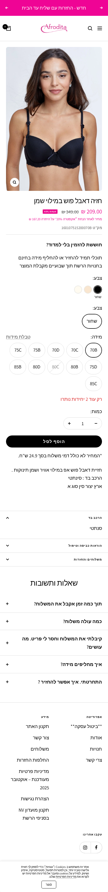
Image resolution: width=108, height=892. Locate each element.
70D (56, 350)
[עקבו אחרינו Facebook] (96, 847)
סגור (49, 884)
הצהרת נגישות (35, 799)
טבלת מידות (18, 337)
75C (18, 350)
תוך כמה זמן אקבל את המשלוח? (68, 604)
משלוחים (40, 749)
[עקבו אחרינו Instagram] (85, 847)
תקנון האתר (37, 726)
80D (36, 367)
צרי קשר (94, 760)
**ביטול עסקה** (86, 726)
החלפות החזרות (33, 760)
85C (93, 383)
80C (55, 367)
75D (93, 367)
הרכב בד (95, 518)
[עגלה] (8, 28)
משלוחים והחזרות (88, 559)
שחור (92, 321)
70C (74, 350)
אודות (96, 738)
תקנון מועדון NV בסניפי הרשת (34, 814)
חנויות (96, 749)
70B (93, 350)
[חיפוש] (90, 28)
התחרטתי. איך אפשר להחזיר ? (70, 682)
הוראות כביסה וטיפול (85, 545)
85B (17, 367)
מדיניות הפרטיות (66, 876)
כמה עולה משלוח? (82, 621)
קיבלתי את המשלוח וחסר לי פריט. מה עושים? (62, 643)
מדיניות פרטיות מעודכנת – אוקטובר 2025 (30, 779)
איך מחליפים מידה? (81, 664)
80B (74, 367)
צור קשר (41, 738)
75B (36, 350)
